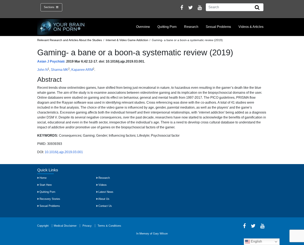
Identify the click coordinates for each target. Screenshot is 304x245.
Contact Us (105, 205)
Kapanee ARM (82, 69)
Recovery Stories (49, 198)
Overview (143, 26)
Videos (102, 184)
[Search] (257, 8)
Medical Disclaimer (65, 225)
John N (42, 69)
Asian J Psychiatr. (51, 61)
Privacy (87, 225)
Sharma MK (59, 69)
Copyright (43, 225)
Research (191, 26)
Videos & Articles (250, 26)
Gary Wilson (160, 233)
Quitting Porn (167, 26)
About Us (103, 198)
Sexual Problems (218, 26)
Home (43, 177)
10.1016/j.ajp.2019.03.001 (64, 152)
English (256, 241)
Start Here (45, 184)
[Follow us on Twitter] (190, 8)
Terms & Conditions (109, 225)
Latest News (105, 191)
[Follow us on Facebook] (181, 8)
